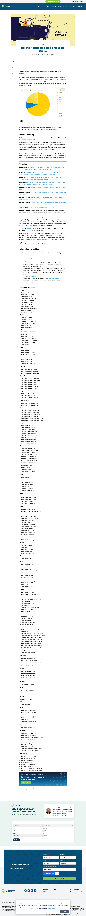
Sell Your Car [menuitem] (47, 6)
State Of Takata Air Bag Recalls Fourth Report (42, 207)
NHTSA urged (33, 233)
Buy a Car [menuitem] (40, 6)
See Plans (16, 839)
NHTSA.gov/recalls (30, 259)
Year (14, 828)
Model (44, 823)
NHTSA (29, 228)
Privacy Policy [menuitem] (12, 902)
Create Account (74, 1)
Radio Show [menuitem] (71, 6)
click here (54, 127)
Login (82, 1)
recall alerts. (32, 276)
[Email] (13, 73)
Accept (64, 911)
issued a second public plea (38, 242)
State (14, 833)
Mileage (45, 828)
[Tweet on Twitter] (13, 67)
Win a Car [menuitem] (53, 6)
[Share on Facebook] (13, 64)
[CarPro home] (10, 6)
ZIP (44, 833)
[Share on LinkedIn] (13, 70)
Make (14, 823)
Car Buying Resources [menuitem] (62, 6)
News (43, 44)
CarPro (40, 55)
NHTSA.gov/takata (54, 278)
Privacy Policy (52, 908)
